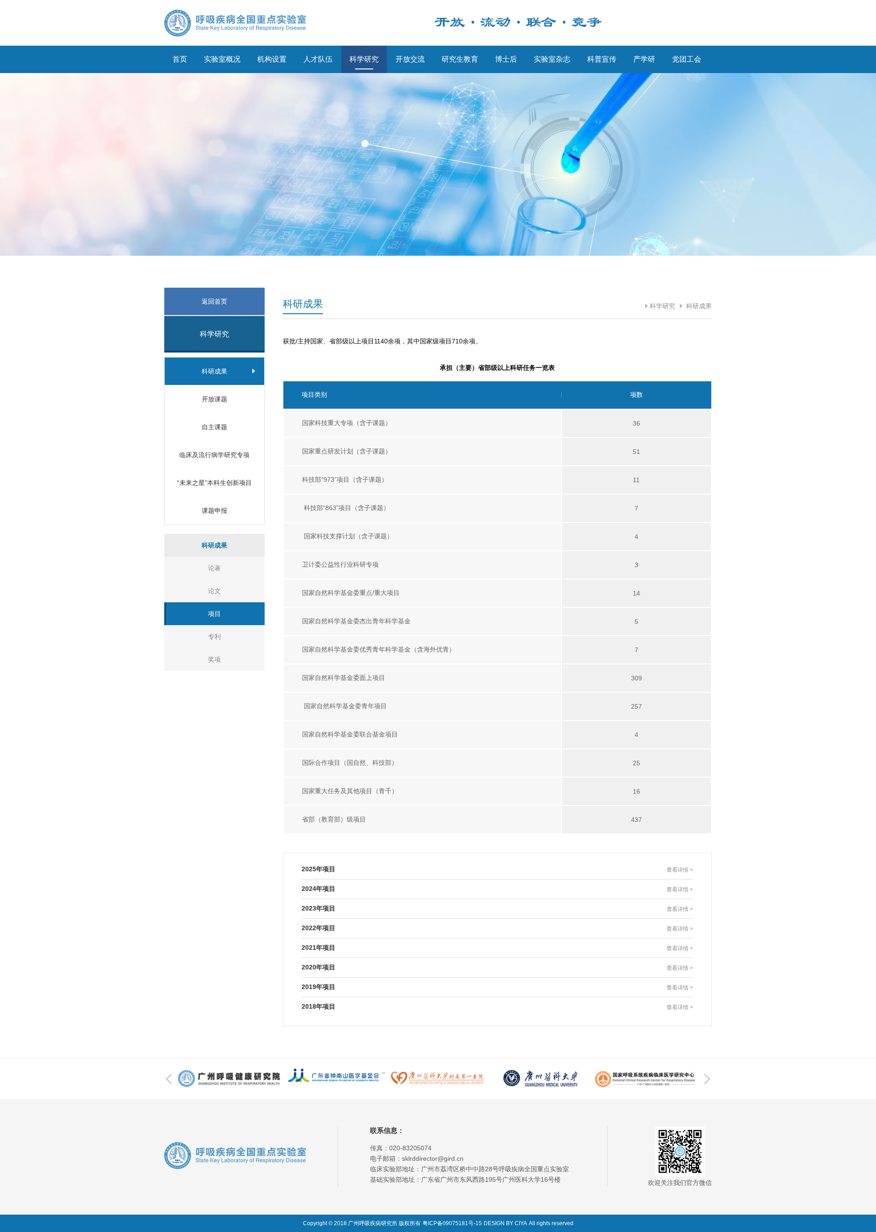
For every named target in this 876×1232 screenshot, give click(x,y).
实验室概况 (222, 59)
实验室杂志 (552, 59)
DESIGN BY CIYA (505, 1223)
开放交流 (410, 59)
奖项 (214, 659)
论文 (214, 591)
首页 (179, 59)
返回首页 (214, 301)
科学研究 (364, 59)
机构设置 (272, 59)
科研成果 (698, 306)
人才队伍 (318, 59)
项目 (214, 613)
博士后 (506, 59)
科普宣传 (601, 59)
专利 (214, 636)
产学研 (644, 59)
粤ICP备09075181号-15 (452, 1223)
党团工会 (686, 59)
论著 (214, 568)
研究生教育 (460, 59)
